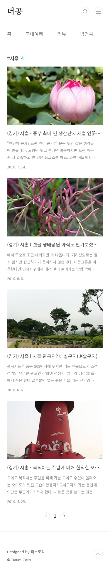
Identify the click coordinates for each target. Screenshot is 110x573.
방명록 (86, 33)
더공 (15, 12)
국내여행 (34, 33)
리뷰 (61, 33)
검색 (85, 11)
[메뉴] (98, 11)
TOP (98, 554)
